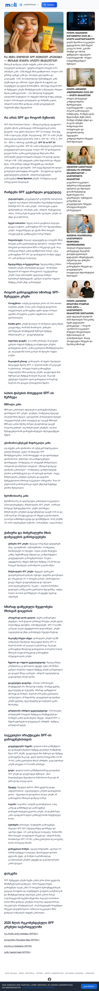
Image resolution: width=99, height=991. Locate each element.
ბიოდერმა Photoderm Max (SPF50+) (22, 940)
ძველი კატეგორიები (54, 973)
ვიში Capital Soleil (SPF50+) (17, 952)
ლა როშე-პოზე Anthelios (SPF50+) (21, 934)
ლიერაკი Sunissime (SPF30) (18, 946)
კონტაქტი (89, 973)
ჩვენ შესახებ (11, 973)
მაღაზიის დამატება (74, 973)
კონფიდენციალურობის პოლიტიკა (38, 988)
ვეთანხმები (89, 986)
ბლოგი (39, 973)
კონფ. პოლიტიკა (27, 973)
